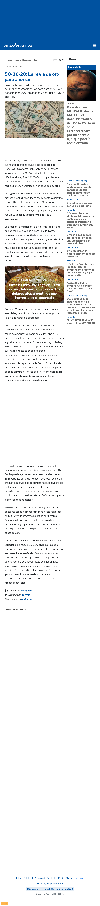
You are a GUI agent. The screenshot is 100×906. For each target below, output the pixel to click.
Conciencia (72, 231)
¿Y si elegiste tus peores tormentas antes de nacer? (81, 254)
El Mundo (71, 260)
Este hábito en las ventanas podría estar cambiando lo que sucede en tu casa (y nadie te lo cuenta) (80, 190)
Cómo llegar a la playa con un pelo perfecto (79, 204)
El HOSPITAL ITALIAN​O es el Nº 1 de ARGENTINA (81, 322)
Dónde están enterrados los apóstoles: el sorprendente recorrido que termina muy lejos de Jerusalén (81, 270)
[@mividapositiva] (63, 878)
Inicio (19, 878)
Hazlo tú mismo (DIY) (77, 181)
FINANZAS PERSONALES (13, 67)
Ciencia (70, 103)
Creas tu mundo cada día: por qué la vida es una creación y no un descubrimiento (79, 239)
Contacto (51, 878)
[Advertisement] (52, 145)
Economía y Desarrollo (21, 60)
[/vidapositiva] (59, 878)
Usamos (70, 878)
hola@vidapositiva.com (51, 883)
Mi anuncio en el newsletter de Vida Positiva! (50, 889)
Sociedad (71, 210)
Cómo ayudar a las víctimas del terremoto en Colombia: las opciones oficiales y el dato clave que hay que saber (80, 220)
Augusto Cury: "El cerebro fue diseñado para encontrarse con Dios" (79, 287)
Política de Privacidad (34, 878)
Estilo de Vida (73, 199)
